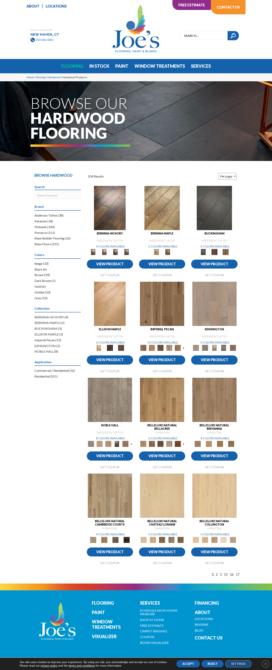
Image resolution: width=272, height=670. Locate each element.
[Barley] (152, 347)
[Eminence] (116, 443)
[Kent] (214, 207)
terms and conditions (82, 665)
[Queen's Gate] (214, 347)
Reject (212, 663)
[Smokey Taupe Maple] (169, 443)
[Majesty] (125, 443)
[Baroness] (110, 399)
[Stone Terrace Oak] (171, 539)
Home (30, 77)
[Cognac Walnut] (177, 443)
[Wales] (214, 251)
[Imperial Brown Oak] (181, 539)
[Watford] (233, 347)
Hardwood (54, 77)
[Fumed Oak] (231, 443)
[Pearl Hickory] (110, 495)
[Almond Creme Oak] (162, 495)
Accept (188, 663)
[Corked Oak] (214, 495)
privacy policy (49, 665)
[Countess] (99, 443)
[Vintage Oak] (162, 539)
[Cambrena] (110, 207)
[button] (233, 35)
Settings (238, 663)
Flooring (40, 77)
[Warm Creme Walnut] (152, 443)
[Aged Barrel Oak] (220, 443)
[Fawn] (169, 347)
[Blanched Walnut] (162, 399)
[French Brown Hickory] (127, 539)
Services (150, 603)
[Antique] (162, 303)
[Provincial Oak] (224, 539)
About (202, 612)
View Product (110, 264)
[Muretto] (115, 251)
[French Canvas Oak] (205, 539)
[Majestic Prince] (110, 347)
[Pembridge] (205, 347)
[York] (226, 251)
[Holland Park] (214, 303)
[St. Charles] (224, 347)
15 (226, 574)
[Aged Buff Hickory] (104, 539)
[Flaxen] (177, 347)
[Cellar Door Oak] (233, 539)
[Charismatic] (110, 303)
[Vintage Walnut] (160, 443)
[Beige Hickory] (115, 539)
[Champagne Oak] (214, 539)
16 (232, 574)
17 (238, 574)
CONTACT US (208, 638)
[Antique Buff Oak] (153, 539)
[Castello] (168, 251)
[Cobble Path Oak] (214, 399)
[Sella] (127, 251)
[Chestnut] (160, 347)
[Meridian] (121, 347)
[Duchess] (108, 443)
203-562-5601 (45, 39)
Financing (207, 603)
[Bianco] (162, 207)
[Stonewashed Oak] (209, 443)
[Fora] (104, 251)
